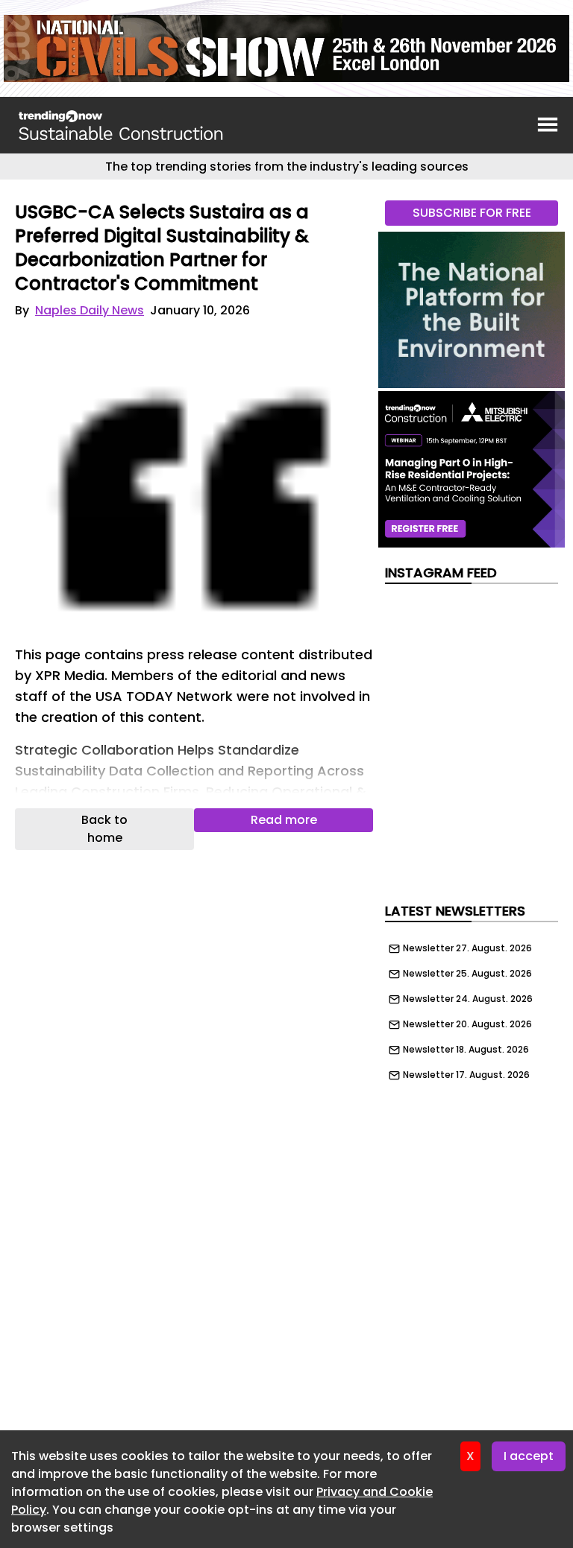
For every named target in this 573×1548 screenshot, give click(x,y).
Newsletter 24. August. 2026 (468, 999)
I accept (529, 1456)
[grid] (471, 1007)
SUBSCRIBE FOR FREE (472, 212)
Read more (284, 819)
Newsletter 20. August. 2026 (467, 1024)
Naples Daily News (89, 310)
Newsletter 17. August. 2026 (466, 1075)
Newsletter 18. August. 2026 (466, 1050)
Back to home (104, 828)
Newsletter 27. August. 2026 (467, 948)
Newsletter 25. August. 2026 (467, 974)
